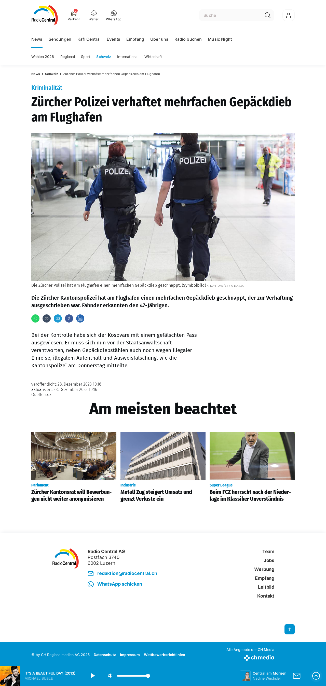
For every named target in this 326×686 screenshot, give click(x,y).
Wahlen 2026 (42, 56)
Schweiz (103, 56)
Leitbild (266, 587)
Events (113, 39)
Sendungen (60, 39)
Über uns (159, 39)
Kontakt (265, 596)
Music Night (220, 39)
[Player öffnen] (316, 676)
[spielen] (92, 676)
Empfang (135, 39)
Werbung (264, 569)
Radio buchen (188, 39)
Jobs (269, 560)
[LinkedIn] (80, 318)
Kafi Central (89, 39)
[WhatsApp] (35, 318)
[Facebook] (69, 318)
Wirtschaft (153, 56)
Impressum (130, 654)
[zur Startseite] (45, 15)
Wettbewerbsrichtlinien (164, 654)
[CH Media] (250, 657)
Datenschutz (105, 654)
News (37, 39)
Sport (85, 56)
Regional (67, 56)
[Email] (58, 318)
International (127, 56)
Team (268, 551)
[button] (113, 15)
